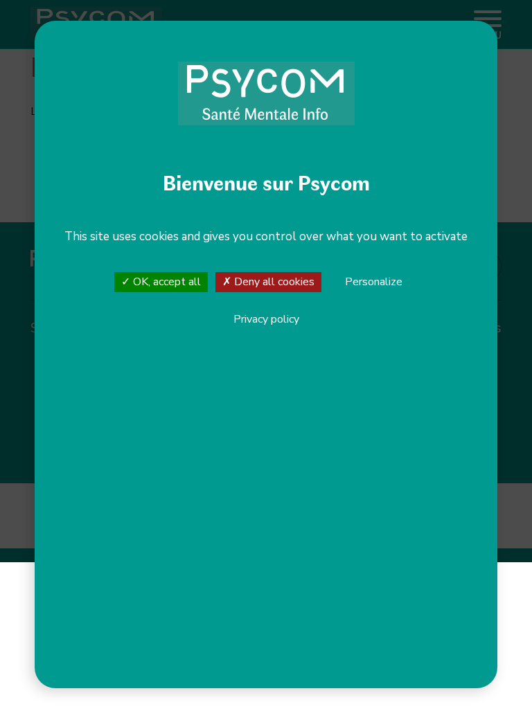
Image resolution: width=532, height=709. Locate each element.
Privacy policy (266, 319)
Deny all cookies (272, 281)
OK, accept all (165, 281)
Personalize (373, 282)
